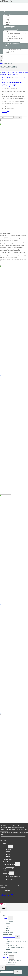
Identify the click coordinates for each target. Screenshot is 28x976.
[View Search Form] (1, 61)
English (7, 19)
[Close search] (3, 968)
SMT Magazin (9, 15)
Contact (6, 45)
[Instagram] (3, 2)
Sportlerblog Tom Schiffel (12, 36)
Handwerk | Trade (8, 27)
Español (8, 21)
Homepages (6, 873)
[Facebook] (1, 2)
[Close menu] (0, 912)
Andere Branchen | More (9, 864)
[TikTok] (9, 2)
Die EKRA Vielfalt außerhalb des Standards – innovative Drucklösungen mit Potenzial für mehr (14, 84)
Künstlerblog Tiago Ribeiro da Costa (14, 38)
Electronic (9, 77)
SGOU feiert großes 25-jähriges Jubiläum (11, 825)
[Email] (0, 2)
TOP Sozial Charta (10, 52)
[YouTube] (6, 2)
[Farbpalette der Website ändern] (3, 909)
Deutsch (8, 17)
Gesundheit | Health (9, 26)
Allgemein (4, 77)
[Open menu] (1, 57)
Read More (5, 112)
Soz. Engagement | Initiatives (12, 43)
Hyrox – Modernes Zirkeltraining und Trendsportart (13, 836)
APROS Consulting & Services (13, 49)
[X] (8, 895)
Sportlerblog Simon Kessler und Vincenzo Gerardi (16, 34)
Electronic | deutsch (18, 77)
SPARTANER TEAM (11, 51)
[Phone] (2, 895)
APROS (6, 237)
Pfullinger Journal (10, 31)
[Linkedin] (11, 2)
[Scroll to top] (1, 904)
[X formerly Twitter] (7, 2)
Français (8, 22)
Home (5, 11)
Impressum (7, 890)
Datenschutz (7, 892)
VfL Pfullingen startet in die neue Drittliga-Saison (12, 827)
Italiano (7, 24)
